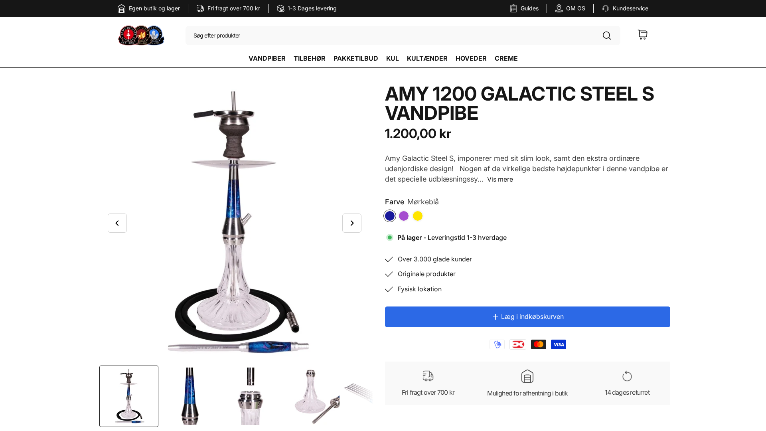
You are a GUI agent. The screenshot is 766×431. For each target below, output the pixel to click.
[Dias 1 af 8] (129, 396)
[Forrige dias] (117, 223)
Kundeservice (630, 8)
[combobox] (403, 35)
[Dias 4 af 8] (311, 396)
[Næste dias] (351, 223)
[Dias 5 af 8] (371, 396)
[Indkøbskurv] (642, 36)
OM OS (575, 8)
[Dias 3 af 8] (250, 396)
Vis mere (500, 179)
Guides (530, 8)
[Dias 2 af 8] (189, 396)
